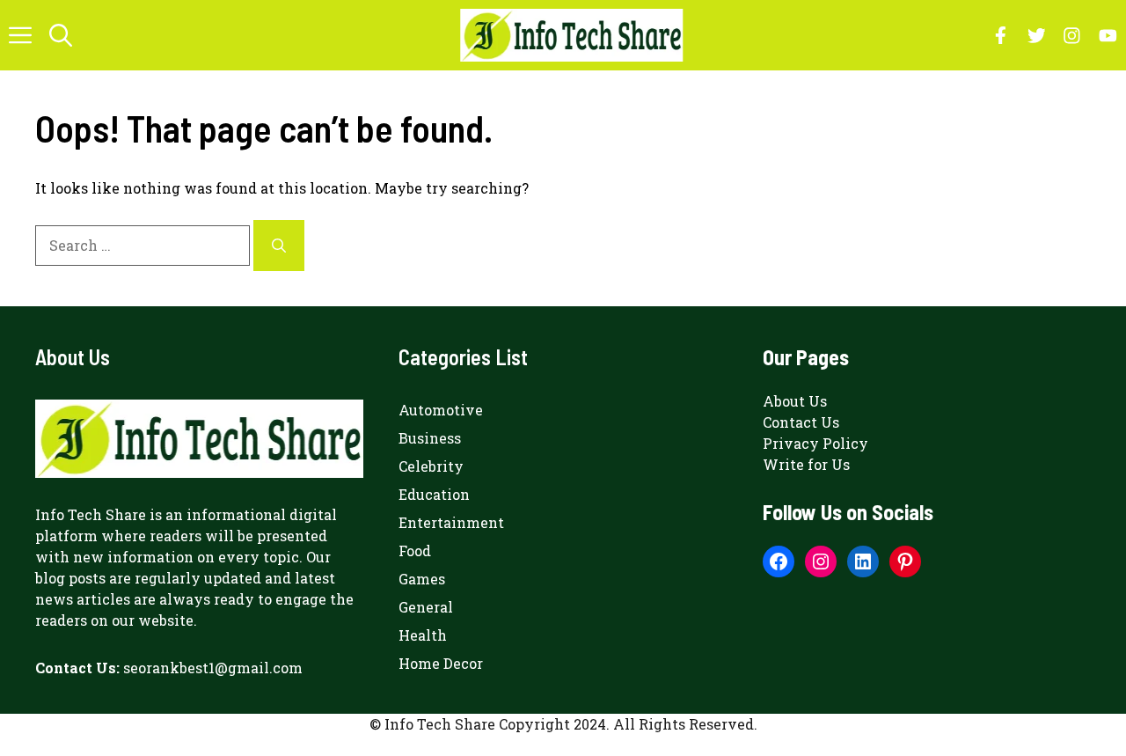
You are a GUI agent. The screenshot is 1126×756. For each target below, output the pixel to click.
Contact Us (801, 422)
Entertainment (451, 522)
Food (414, 550)
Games (421, 578)
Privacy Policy (815, 443)
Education (434, 494)
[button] (60, 35)
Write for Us (806, 464)
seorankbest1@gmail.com (213, 667)
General (425, 607)
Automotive (440, 409)
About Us (795, 401)
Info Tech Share (90, 514)
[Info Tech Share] (571, 35)
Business (429, 438)
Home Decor (440, 663)
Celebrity (431, 466)
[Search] (278, 245)
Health (422, 635)
